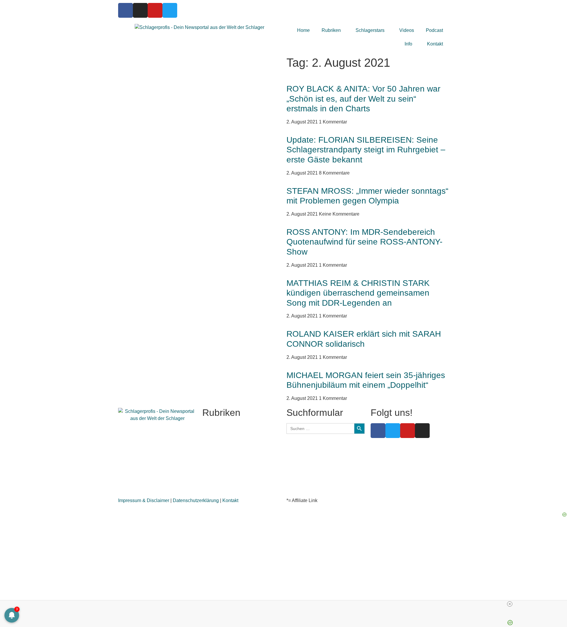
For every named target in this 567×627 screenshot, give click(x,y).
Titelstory (211, 426)
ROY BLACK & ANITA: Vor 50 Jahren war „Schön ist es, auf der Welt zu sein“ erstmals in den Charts (363, 98)
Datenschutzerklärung (196, 500)
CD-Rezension (218, 462)
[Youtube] (155, 10)
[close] (509, 604)
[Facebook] (125, 10)
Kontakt (435, 43)
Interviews (213, 447)
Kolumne (211, 469)
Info (408, 43)
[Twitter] (169, 10)
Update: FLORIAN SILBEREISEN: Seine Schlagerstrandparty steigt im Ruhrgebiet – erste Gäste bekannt (365, 149)
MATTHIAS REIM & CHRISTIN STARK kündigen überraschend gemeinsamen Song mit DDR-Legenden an (358, 293)
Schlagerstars (370, 30)
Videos (406, 30)
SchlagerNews (217, 433)
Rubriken (331, 30)
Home (303, 30)
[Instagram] (140, 10)
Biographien (215, 454)
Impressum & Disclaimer (143, 500)
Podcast (434, 30)
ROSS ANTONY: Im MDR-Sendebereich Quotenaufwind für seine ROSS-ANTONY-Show (364, 241)
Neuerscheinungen (222, 440)
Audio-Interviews (219, 476)
